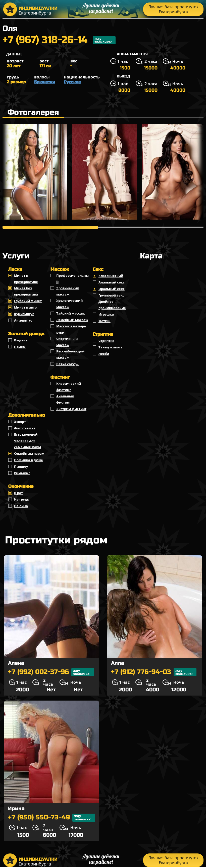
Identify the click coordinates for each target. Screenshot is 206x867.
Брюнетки (44, 81)
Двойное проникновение (112, 304)
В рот (18, 493)
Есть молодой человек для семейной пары (27, 440)
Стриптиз (106, 340)
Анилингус (23, 320)
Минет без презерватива (26, 291)
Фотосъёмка (24, 428)
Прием (20, 346)
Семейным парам (29, 453)
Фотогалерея (33, 112)
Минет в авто (25, 307)
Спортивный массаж (67, 341)
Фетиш (104, 321)
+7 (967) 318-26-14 (57, 40)
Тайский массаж (70, 313)
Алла (117, 663)
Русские (72, 81)
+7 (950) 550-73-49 (49, 817)
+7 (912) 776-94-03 (152, 672)
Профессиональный (72, 278)
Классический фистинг (68, 386)
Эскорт (20, 421)
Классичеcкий (110, 275)
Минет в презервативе (26, 278)
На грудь (21, 499)
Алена (16, 663)
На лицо (21, 506)
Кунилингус (24, 314)
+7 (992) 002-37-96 (49, 672)
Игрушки (106, 314)
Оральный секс (111, 288)
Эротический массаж (67, 291)
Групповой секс (111, 295)
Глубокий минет (28, 301)
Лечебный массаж (72, 320)
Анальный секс (111, 282)
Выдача (21, 340)
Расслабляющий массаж (70, 354)
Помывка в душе (28, 460)
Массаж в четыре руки (71, 329)
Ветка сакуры (67, 364)
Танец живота (110, 347)
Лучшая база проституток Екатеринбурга (173, 9)
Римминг (22, 473)
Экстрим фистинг (71, 409)
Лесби (103, 353)
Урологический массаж (69, 303)
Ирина (16, 808)
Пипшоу (21, 466)
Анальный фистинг (65, 399)
